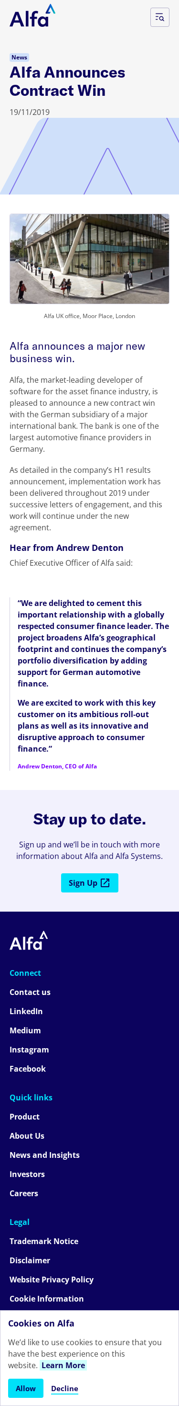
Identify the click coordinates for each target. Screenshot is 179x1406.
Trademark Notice (44, 1241)
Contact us (30, 992)
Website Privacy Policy (52, 1279)
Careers (24, 1193)
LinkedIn (26, 1011)
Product (25, 1116)
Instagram (29, 1049)
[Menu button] (159, 17)
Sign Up (83, 883)
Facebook (28, 1068)
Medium (25, 1030)
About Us (27, 1136)
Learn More (63, 1365)
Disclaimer (30, 1260)
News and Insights (45, 1155)
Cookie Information (47, 1298)
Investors (27, 1174)
